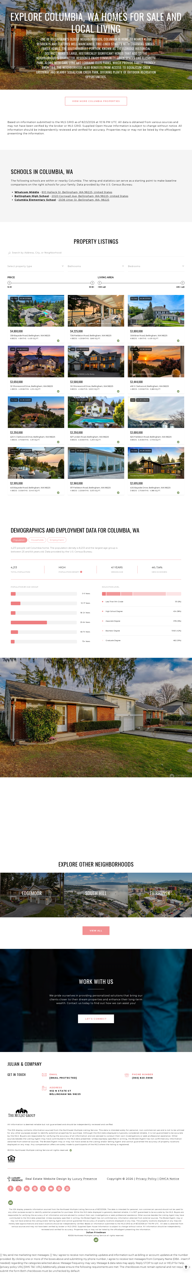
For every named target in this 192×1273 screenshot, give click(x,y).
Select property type (20, 266)
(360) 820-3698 (142, 1077)
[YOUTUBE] (51, 1189)
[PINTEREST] (35, 1189)
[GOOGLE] (59, 1189)
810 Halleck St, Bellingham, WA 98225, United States (77, 192)
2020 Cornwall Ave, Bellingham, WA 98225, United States (90, 196)
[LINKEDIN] (27, 1189)
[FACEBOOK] (11, 1189)
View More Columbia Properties (96, 101)
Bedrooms (134, 266)
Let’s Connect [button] (96, 1018)
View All (96, 930)
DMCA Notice (169, 1179)
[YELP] (43, 1189)
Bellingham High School (32, 196)
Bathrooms (74, 266)
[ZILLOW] (67, 1189)
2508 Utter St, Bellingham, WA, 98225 (83, 199)
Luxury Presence (84, 1179)
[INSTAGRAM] (19, 1189)
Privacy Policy (146, 1179)
